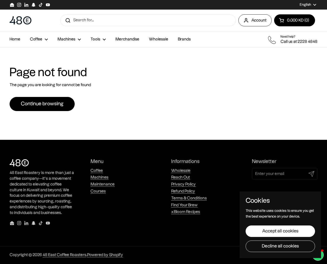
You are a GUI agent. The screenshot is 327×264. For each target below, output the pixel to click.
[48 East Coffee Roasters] (20, 20)
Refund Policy (183, 191)
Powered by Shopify (105, 255)
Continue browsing (42, 103)
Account (259, 20)
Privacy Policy (183, 184)
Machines (99, 177)
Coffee (96, 171)
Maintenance (102, 184)
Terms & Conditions (189, 198)
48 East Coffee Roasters (64, 255)
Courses (98, 191)
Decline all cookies (280, 246)
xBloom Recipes (185, 212)
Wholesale (181, 171)
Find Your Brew (184, 205)
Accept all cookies (280, 231)
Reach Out (180, 177)
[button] (294, 20)
